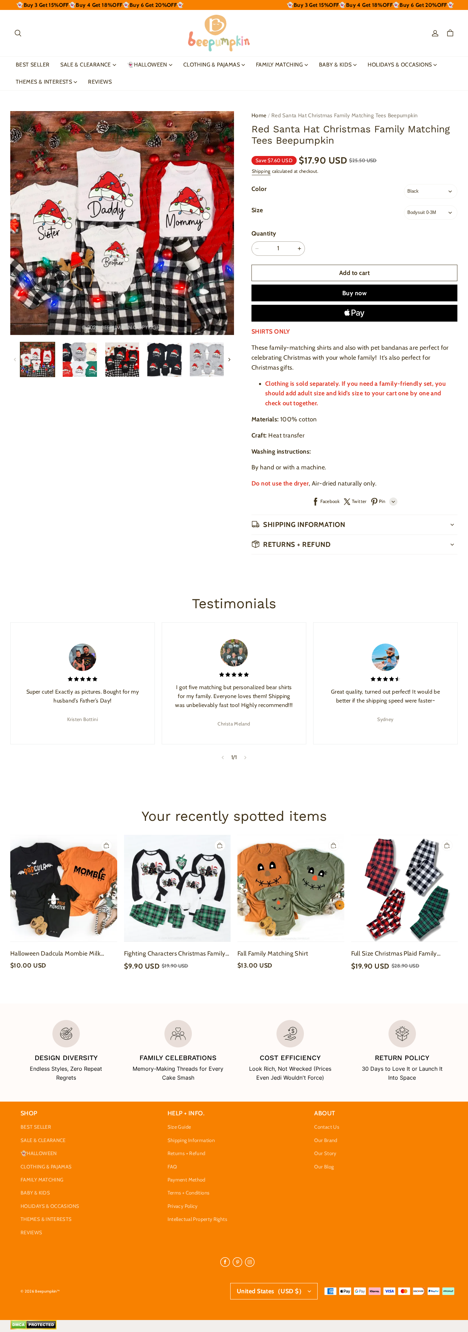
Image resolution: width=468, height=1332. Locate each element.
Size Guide (179, 1127)
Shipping (261, 171)
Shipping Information (191, 1140)
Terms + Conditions (189, 1193)
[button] (17, 33)
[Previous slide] (222, 757)
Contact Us (326, 1127)
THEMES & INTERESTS (44, 82)
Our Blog (324, 1167)
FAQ (172, 1167)
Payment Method (187, 1180)
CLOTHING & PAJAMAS (211, 64)
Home (259, 115)
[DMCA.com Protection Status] (33, 1328)
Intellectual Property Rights (197, 1219)
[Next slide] (245, 757)
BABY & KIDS (335, 64)
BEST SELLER (32, 64)
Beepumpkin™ (47, 1291)
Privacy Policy (183, 1206)
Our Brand (325, 1140)
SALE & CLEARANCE (85, 64)
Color (259, 189)
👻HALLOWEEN (147, 64)
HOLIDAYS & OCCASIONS (400, 64)
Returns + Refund (187, 1153)
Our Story (325, 1153)
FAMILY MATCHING (279, 64)
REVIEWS (100, 82)
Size (257, 210)
